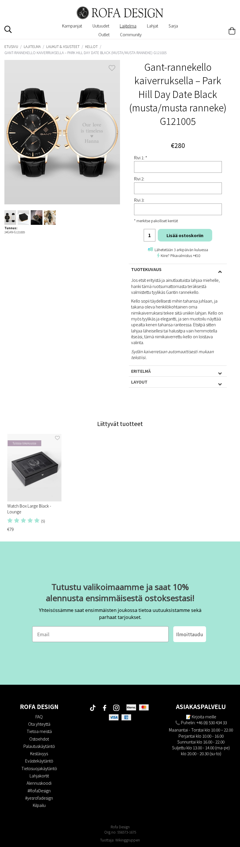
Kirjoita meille (204, 717)
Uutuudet (100, 26)
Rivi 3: (139, 200)
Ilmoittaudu (189, 634)
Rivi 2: (139, 179)
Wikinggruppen (127, 839)
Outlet (103, 34)
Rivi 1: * (140, 158)
